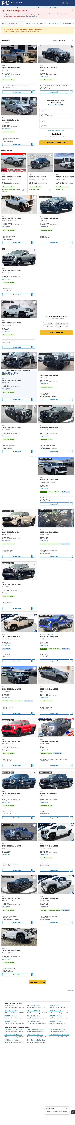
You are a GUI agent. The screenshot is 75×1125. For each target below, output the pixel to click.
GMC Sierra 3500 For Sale (35, 1030)
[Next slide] (71, 173)
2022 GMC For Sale (33, 1006)
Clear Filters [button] (55, 24)
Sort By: (55, 40)
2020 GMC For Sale (33, 1016)
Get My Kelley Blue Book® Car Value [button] (56, 130)
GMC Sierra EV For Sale (35, 1035)
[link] (66, 492)
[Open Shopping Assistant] (73, 1112)
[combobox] (12, 23)
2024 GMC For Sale (10, 1016)
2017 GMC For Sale (55, 1011)
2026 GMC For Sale (10, 1006)
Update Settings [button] (63, 136)
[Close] (66, 1109)
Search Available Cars (56, 143)
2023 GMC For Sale (10, 1021)
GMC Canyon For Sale (11, 1040)
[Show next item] (32, 361)
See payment (6, 76)
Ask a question (56, 333)
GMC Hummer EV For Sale (36, 1040)
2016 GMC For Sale (55, 1016)
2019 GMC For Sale (33, 1021)
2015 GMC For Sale (55, 1021)
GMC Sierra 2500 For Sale (13, 1035)
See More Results (37, 982)
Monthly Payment (45, 109)
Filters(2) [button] (32, 24)
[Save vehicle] (34, 47)
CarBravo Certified (47, 634)
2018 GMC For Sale (55, 1006)
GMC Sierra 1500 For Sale (13, 1030)
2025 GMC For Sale (10, 1011)
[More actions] (33, 91)
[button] (63, 3)
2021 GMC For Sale (33, 1011)
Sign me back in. (31, 16)
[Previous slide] (3, 173)
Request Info (17, 92)
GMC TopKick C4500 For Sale (59, 1035)
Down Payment (45, 120)
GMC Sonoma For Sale (57, 1030)
